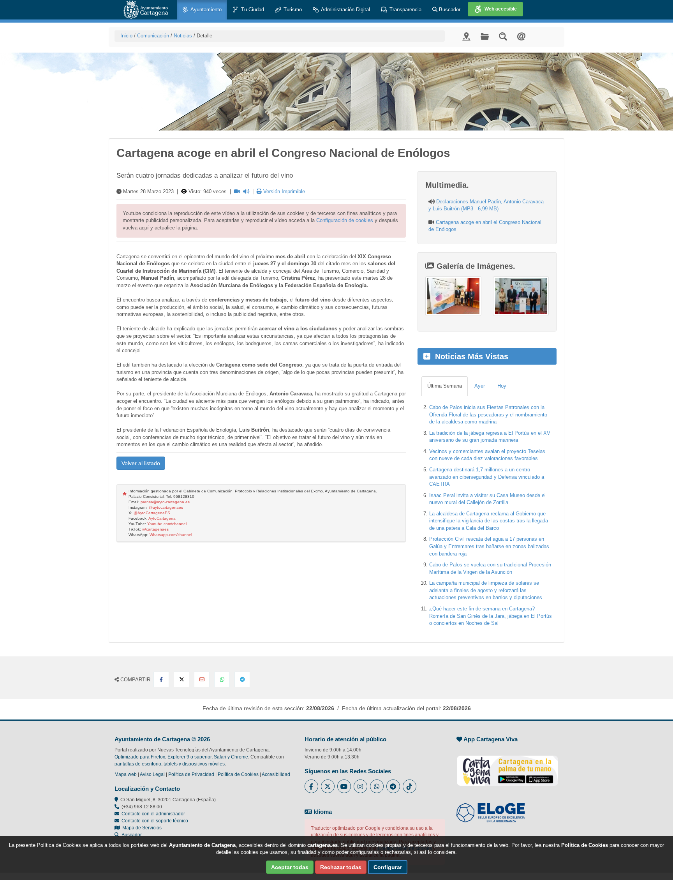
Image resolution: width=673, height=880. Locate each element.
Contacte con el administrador (153, 814)
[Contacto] (521, 36)
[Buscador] (503, 36)
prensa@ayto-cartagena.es (165, 502)
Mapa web (126, 774)
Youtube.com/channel (167, 524)
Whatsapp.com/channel (171, 535)
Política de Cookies (238, 774)
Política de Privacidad (191, 774)
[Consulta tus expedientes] (485, 36)
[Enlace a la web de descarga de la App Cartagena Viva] (507, 766)
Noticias (183, 36)
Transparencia (404, 9)
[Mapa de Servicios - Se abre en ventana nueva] (466, 36)
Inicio (126, 36)
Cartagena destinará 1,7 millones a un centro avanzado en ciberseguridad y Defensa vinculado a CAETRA (486, 477)
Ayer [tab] (479, 386)
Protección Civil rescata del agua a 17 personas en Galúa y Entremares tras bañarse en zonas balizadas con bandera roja (489, 546)
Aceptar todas (289, 867)
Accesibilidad (276, 774)
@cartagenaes (155, 529)
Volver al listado (141, 463)
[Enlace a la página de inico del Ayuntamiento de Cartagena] (146, 9)
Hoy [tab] (501, 386)
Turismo (292, 9)
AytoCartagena (162, 518)
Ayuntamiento (205, 9)
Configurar (387, 867)
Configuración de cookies (344, 220)
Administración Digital (345, 9)
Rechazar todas (340, 867)
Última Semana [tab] (444, 386)
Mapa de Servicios (141, 828)
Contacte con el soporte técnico (155, 821)
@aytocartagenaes (166, 507)
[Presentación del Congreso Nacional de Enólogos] (453, 296)
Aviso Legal (152, 774)
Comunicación (153, 36)
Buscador (448, 9)
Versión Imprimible (283, 191)
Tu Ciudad (252, 9)
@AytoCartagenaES (152, 513)
